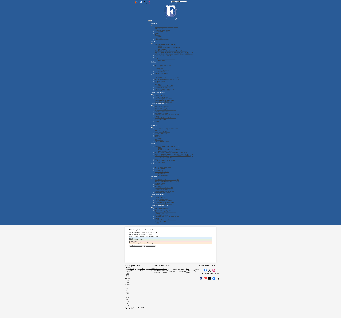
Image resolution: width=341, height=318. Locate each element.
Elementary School (160, 81)
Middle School (159, 83)
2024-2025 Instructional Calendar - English (167, 78)
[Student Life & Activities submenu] (152, 94)
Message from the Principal (162, 30)
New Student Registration (162, 106)
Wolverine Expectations (161, 73)
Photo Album (158, 36)
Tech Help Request (160, 71)
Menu (149, 20)
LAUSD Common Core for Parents (165, 59)
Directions (157, 35)
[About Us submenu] (152, 25)
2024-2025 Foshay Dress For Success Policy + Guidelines (171, 51)
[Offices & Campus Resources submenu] (152, 105)
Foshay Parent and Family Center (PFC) (166, 44)
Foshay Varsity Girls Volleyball (163, 102)
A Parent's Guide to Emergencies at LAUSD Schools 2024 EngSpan (174, 54)
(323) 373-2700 (127, 295)
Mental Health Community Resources (165, 118)
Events (131, 238)
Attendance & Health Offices (163, 108)
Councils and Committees (162, 39)
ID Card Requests (160, 67)
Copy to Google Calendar (136, 236)
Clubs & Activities (160, 95)
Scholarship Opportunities (162, 70)
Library (157, 116)
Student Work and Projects (162, 87)
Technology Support (160, 119)
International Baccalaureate (162, 91)
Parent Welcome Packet (164, 49)
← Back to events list (136, 246)
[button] (152, 127)
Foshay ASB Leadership (161, 97)
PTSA (160, 46)
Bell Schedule (159, 28)
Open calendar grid (149, 246)
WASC (157, 121)
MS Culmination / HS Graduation (164, 89)
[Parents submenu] (152, 43)
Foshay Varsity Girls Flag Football (164, 100)
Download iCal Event (152, 236)
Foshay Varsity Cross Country (163, 98)
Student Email (159, 68)
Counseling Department (161, 113)
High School (158, 84)
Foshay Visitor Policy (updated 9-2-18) (169, 47)
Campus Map (158, 33)
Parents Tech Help (160, 60)
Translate (184, 3)
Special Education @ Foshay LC (164, 86)
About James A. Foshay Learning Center (166, 27)
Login (129, 308)
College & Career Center (162, 111)
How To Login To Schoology (163, 65)
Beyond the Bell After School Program (165, 110)
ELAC (157, 57)
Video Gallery (159, 38)
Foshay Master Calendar (136, 239)
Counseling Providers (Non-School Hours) (167, 114)
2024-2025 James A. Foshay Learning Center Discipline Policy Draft (174, 52)
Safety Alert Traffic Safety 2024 (164, 55)
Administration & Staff (161, 31)
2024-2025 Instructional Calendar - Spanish (167, 79)
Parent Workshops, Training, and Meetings (141, 243)
